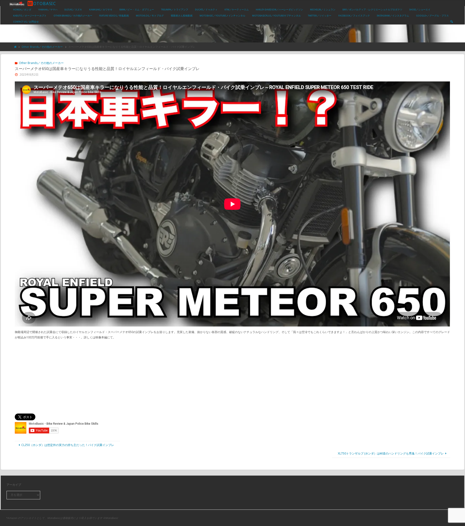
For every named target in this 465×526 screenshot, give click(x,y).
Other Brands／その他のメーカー (42, 46)
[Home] (15, 46)
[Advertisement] (232, 377)
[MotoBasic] (16, 3)
